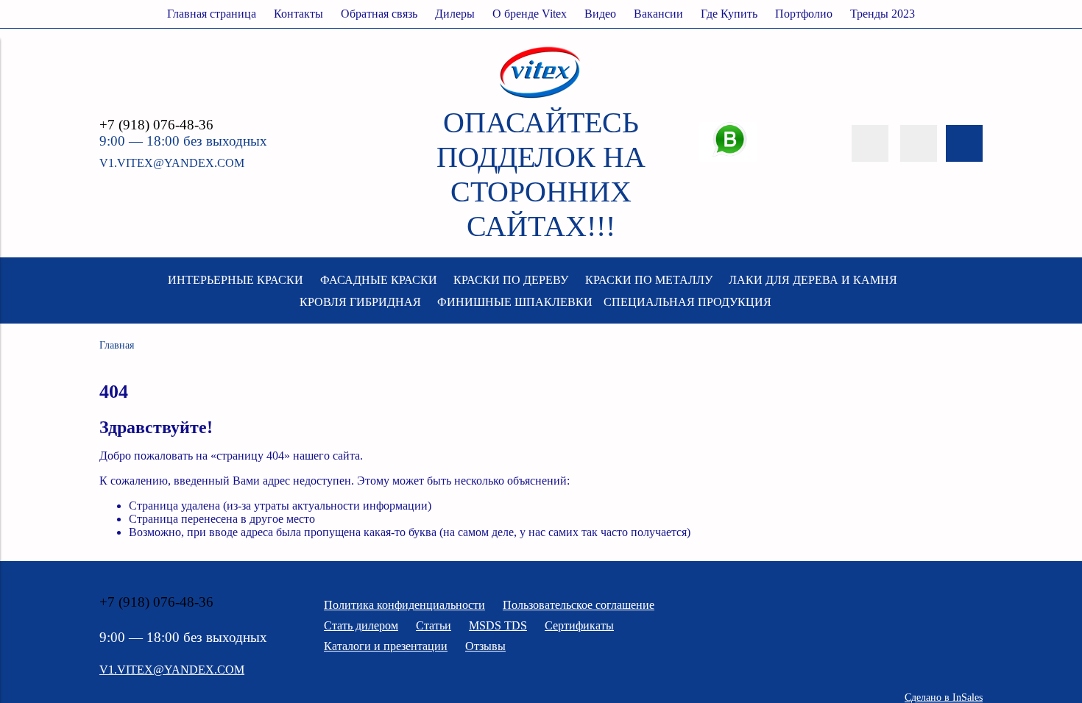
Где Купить (729, 13)
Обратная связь (379, 13)
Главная (116, 345)
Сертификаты (579, 625)
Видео (600, 13)
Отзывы (485, 646)
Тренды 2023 (882, 13)
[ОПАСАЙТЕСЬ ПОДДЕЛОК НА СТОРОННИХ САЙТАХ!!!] (540, 98)
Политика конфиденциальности (404, 605)
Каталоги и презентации (386, 646)
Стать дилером (361, 625)
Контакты (298, 13)
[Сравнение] (918, 143)
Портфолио (803, 13)
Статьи (433, 625)
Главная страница (211, 13)
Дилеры (455, 13)
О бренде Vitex (529, 13)
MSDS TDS (498, 625)
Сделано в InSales (944, 697)
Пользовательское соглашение (578, 605)
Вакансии (658, 13)
